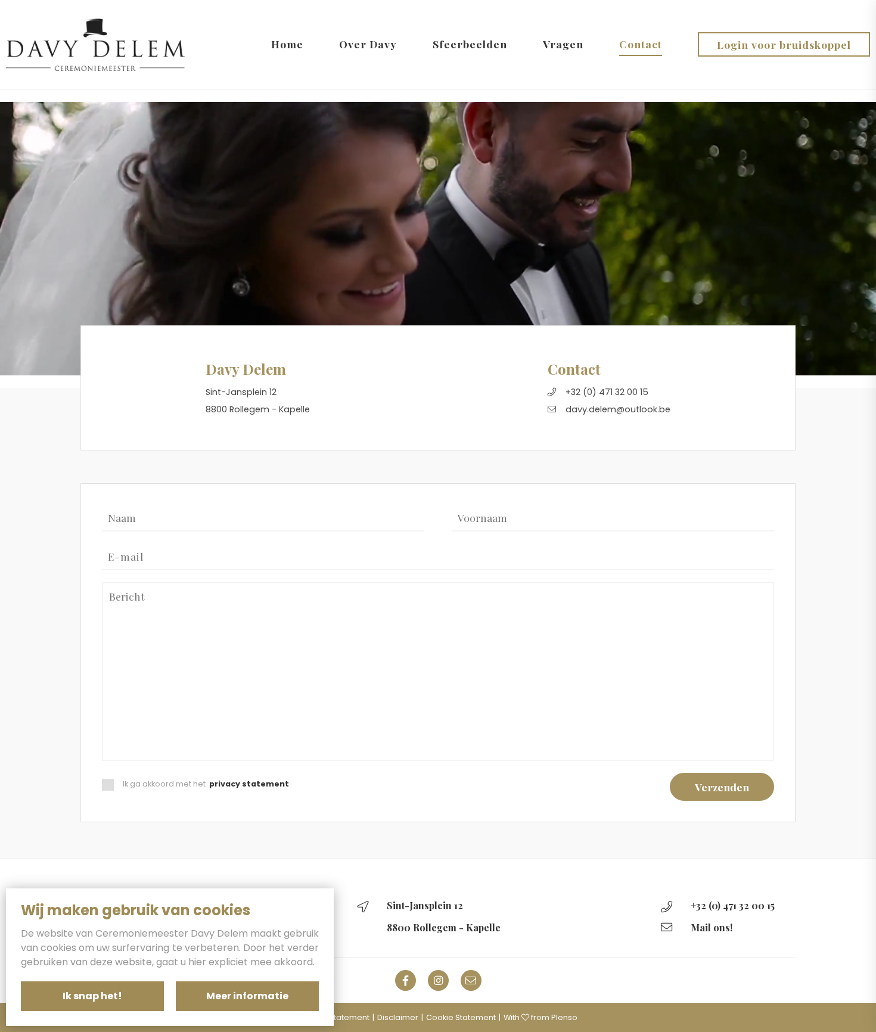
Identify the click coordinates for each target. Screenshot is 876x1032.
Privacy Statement (334, 1017)
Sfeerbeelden (470, 44)
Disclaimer (397, 1017)
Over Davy (368, 44)
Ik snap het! (92, 996)
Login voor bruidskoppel (784, 44)
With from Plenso (540, 1017)
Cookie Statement (461, 1017)
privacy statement (249, 784)
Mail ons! (711, 927)
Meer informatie (247, 996)
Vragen (563, 44)
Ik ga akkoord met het (206, 784)
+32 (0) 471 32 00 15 (607, 392)
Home (287, 44)
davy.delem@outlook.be (618, 410)
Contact (640, 44)
